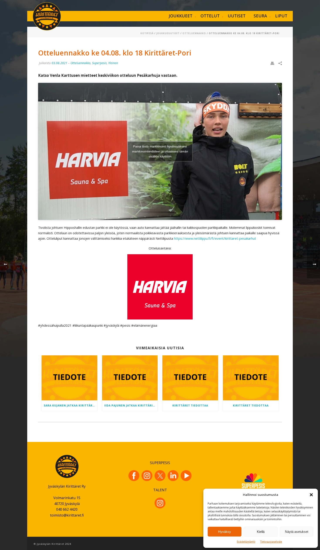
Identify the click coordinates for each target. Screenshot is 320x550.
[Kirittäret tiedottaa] (190, 377)
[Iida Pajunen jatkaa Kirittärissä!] (130, 377)
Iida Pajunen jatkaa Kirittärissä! (131, 405)
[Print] (272, 63)
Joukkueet (180, 16)
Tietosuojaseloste (271, 541)
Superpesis (99, 63)
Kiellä (260, 531)
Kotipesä (146, 33)
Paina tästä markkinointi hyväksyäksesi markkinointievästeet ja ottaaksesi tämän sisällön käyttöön (160, 151)
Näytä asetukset (296, 531)
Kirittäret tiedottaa (190, 405)
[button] (311, 495)
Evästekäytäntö (246, 541)
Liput (281, 16)
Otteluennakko (194, 33)
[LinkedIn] (173, 475)
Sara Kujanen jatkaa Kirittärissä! (70, 405)
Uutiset (237, 16)
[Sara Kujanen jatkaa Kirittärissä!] (69, 377)
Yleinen (113, 63)
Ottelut (210, 16)
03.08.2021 (59, 63)
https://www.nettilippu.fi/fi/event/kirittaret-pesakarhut (215, 238)
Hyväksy (224, 531)
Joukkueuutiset (168, 33)
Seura (260, 16)
